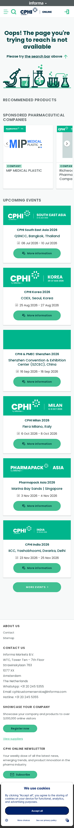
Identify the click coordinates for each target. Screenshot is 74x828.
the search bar (37, 56)
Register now (20, 728)
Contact (8, 632)
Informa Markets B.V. (18, 654)
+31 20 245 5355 (32, 686)
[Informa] (38, 3)
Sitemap (8, 638)
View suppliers (13, 739)
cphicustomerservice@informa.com (39, 692)
